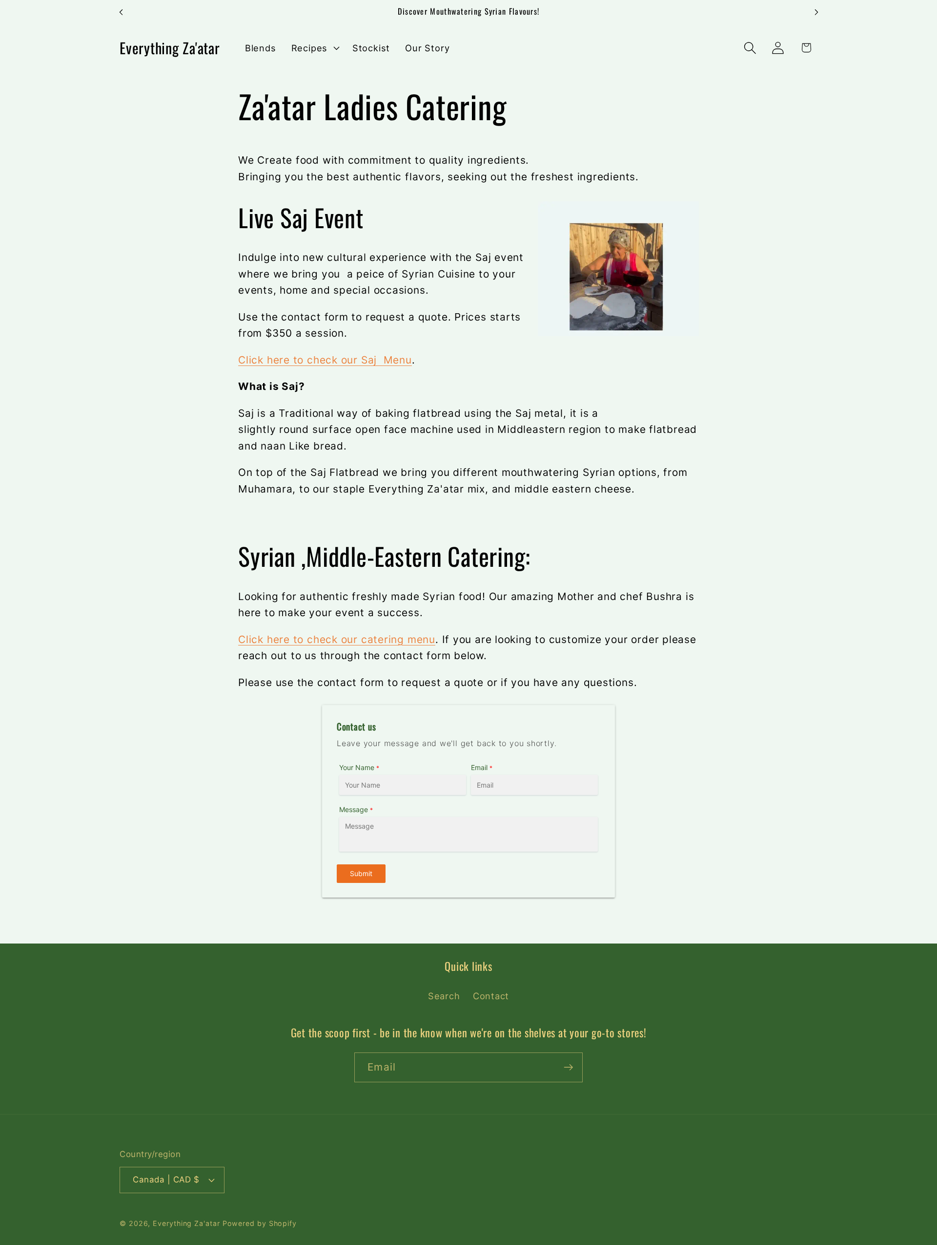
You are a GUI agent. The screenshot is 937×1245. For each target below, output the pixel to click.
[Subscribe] (568, 1067)
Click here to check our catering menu (336, 639)
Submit (361, 873)
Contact (491, 995)
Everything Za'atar (186, 1223)
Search (444, 995)
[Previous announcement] (121, 12)
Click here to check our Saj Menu (325, 360)
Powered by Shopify (260, 1223)
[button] (314, 48)
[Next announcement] (816, 12)
